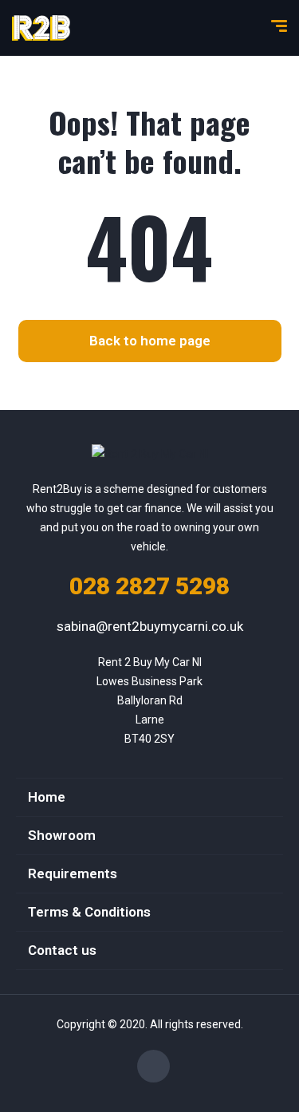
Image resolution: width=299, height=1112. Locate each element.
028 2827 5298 (149, 586)
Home (46, 797)
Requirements (72, 873)
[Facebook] (153, 1066)
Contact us (62, 950)
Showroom (62, 835)
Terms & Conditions (89, 912)
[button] (149, 341)
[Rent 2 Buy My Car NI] (41, 28)
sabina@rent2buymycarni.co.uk (150, 626)
